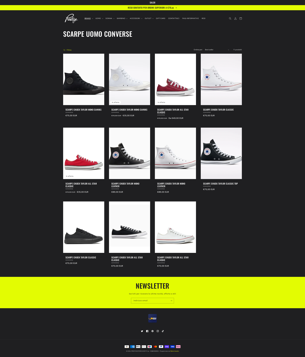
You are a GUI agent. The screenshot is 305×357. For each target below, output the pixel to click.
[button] (88, 18)
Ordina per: (198, 50)
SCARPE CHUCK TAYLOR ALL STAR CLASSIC (173, 111)
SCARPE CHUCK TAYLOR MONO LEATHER (125, 185)
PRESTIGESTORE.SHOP (138, 351)
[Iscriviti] (171, 300)
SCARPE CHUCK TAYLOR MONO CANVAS (84, 109)
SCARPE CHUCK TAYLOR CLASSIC (218, 109)
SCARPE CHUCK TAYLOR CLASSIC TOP (220, 183)
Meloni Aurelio (174, 351)
